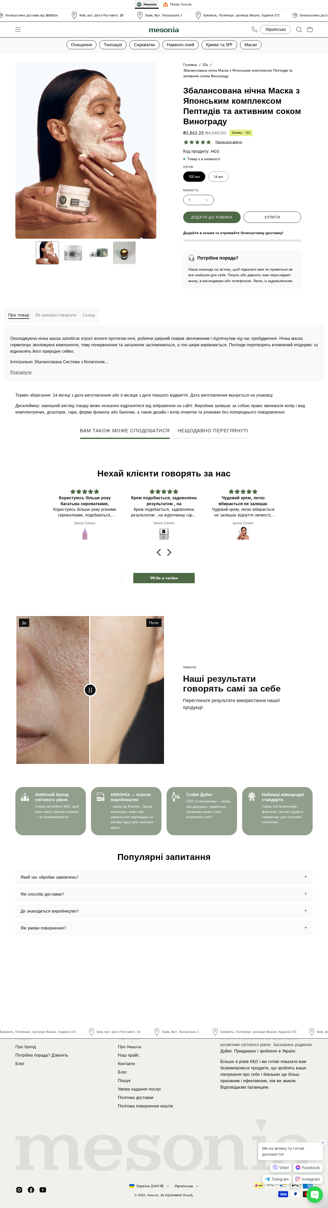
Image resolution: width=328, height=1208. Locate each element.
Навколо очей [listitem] (180, 45)
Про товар (18, 315)
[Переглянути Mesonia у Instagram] (19, 1190)
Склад (89, 315)
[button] (299, 29)
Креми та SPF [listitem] (219, 45)
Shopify (187, 1195)
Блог (19, 1064)
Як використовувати (55, 315)
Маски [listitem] (250, 45)
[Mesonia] (164, 29)
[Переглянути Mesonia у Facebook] (31, 1190)
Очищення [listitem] (81, 45)
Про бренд (25, 1047)
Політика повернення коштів (145, 1106)
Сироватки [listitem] (144, 45)
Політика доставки (135, 1097)
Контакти (126, 1064)
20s (205, 64)
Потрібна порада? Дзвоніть (41, 1055)
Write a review (164, 578)
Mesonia (152, 1195)
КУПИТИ (272, 217)
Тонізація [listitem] (113, 45)
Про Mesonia (129, 1047)
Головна (190, 64)
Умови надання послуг (139, 1089)
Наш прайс (128, 1055)
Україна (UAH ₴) (149, 1185)
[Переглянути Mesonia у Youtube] (43, 1190)
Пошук (124, 1081)
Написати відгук (229, 142)
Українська (184, 1185)
